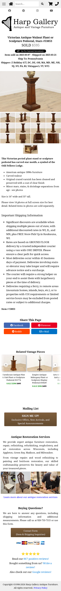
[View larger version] (30, 91)
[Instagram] (37, 11)
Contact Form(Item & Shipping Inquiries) (30, 532)
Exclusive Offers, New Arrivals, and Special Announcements (30, 419)
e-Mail (45, 331)
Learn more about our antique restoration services (30, 497)
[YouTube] (51, 11)
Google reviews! (41, 572)
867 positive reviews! (36, 558)
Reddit (18, 331)
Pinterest (45, 325)
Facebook (18, 325)
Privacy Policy (40, 587)
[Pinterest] (23, 11)
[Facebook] (10, 11)
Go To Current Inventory (32, 51)
